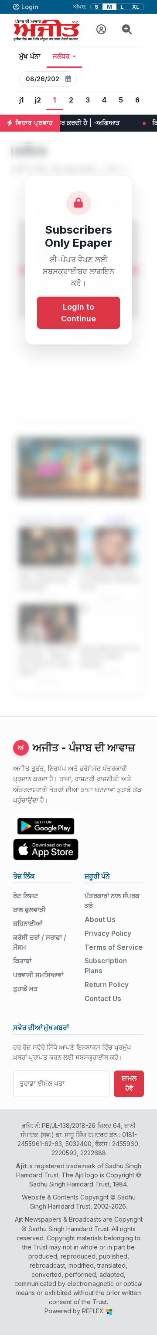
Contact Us (103, 999)
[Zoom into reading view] (127, 30)
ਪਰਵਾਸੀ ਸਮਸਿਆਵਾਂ (38, 975)
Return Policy (107, 985)
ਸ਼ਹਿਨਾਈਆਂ (27, 923)
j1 (21, 100)
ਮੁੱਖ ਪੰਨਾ (30, 56)
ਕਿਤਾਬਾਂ (22, 961)
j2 (38, 100)
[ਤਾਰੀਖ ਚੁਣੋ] (68, 79)
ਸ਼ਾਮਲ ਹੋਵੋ (129, 1083)
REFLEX (94, 1311)
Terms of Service (114, 947)
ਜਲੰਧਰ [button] (61, 56)
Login (29, 6)
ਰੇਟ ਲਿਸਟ (25, 896)
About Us (100, 919)
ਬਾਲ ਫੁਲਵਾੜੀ (29, 909)
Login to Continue (78, 312)
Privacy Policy (108, 933)
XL (136, 6)
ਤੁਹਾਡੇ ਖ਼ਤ (25, 989)
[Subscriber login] (101, 30)
